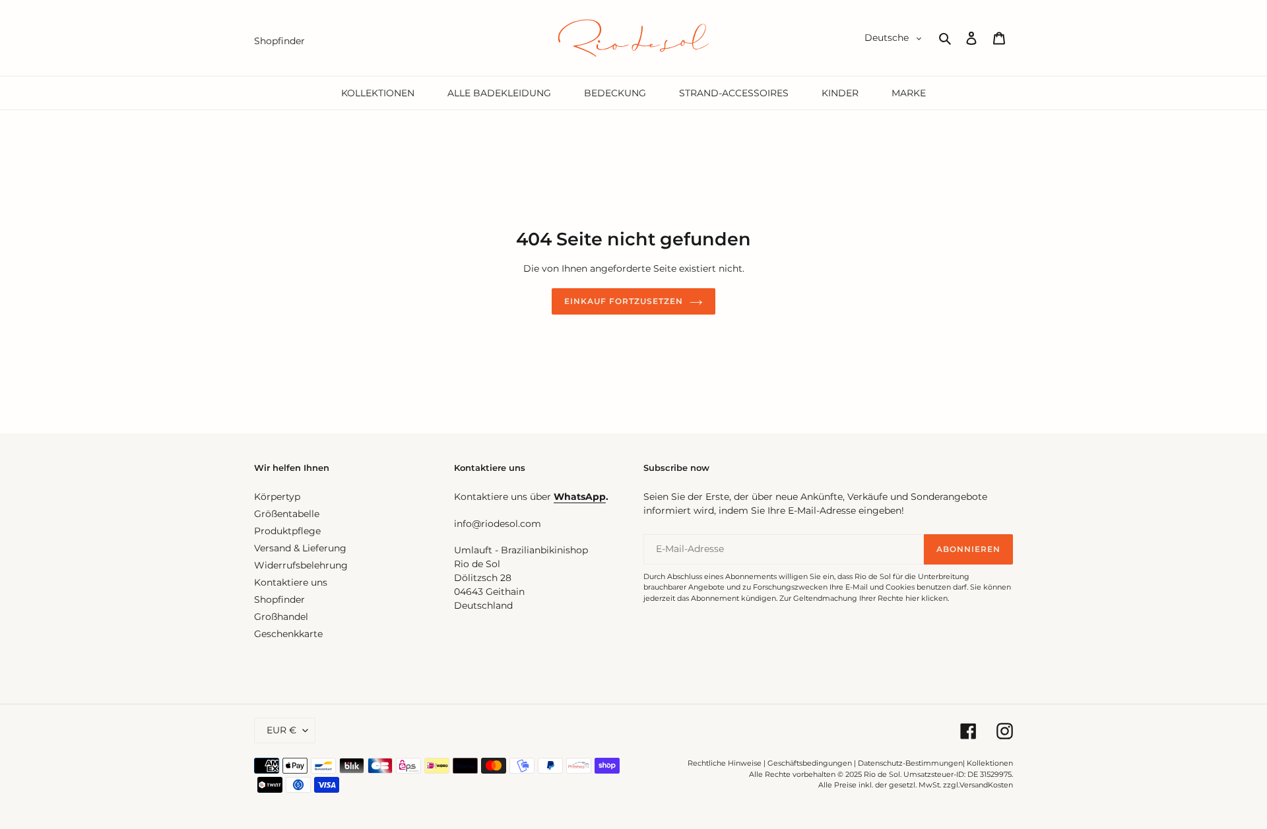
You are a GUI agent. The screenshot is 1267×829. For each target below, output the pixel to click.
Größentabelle (286, 514)
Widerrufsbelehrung (301, 565)
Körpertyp (277, 497)
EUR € (281, 730)
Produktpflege (287, 531)
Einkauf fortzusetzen (623, 301)
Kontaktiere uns (290, 582)
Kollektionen (990, 763)
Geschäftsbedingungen (809, 763)
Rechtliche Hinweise (725, 763)
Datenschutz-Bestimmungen (910, 763)
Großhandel (281, 617)
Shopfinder (279, 599)
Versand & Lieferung (300, 548)
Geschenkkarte (288, 634)
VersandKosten (986, 784)
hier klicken (926, 598)
